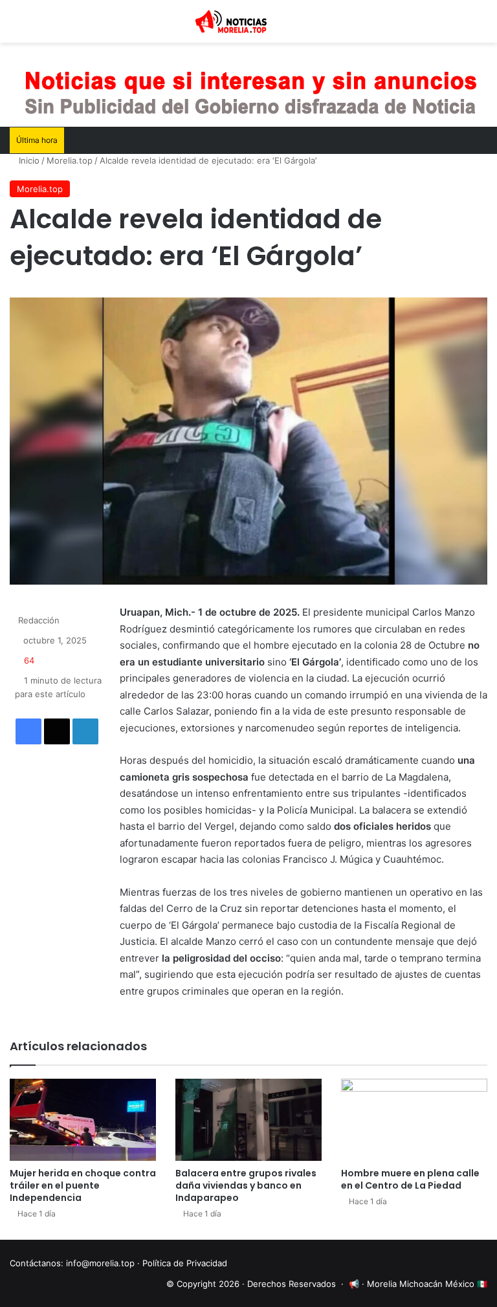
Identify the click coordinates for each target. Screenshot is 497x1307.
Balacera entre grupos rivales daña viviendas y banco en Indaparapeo (245, 1185)
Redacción (39, 620)
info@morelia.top (100, 1263)
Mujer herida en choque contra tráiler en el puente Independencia (83, 1185)
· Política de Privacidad (182, 1263)
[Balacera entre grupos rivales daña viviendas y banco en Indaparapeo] (248, 1120)
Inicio (27, 160)
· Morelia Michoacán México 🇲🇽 (424, 1284)
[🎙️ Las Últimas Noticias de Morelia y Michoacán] (248, 21)
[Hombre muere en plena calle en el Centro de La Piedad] (414, 1120)
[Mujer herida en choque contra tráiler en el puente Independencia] (83, 1120)
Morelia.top (70, 160)
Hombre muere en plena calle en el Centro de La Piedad (410, 1179)
